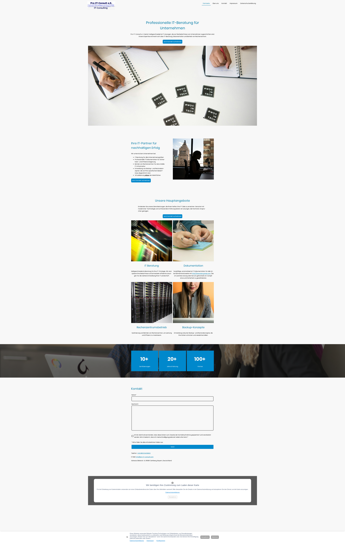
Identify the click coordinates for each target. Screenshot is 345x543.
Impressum (150, 540)
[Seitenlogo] (101, 5)
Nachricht (135, 404)
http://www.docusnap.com (201, 273)
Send (172, 447)
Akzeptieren (172, 497)
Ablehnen (215, 537)
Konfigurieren (161, 540)
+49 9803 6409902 (143, 453)
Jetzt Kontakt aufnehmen (172, 42)
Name (134, 395)
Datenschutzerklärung (172, 492)
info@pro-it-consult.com (144, 457)
